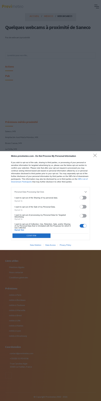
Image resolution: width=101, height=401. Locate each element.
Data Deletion (35, 245)
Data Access (50, 245)
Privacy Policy (65, 245)
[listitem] (50, 192)
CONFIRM (31, 236)
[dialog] (50, 200)
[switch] (83, 197)
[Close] (95, 156)
